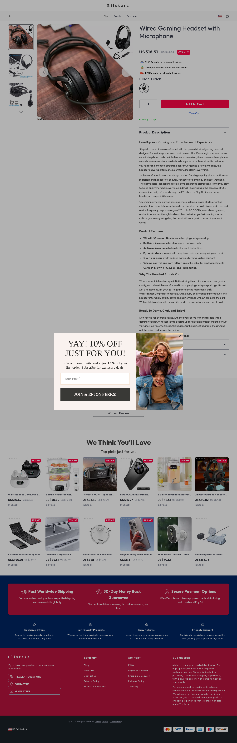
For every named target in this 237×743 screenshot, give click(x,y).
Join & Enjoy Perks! (95, 394)
